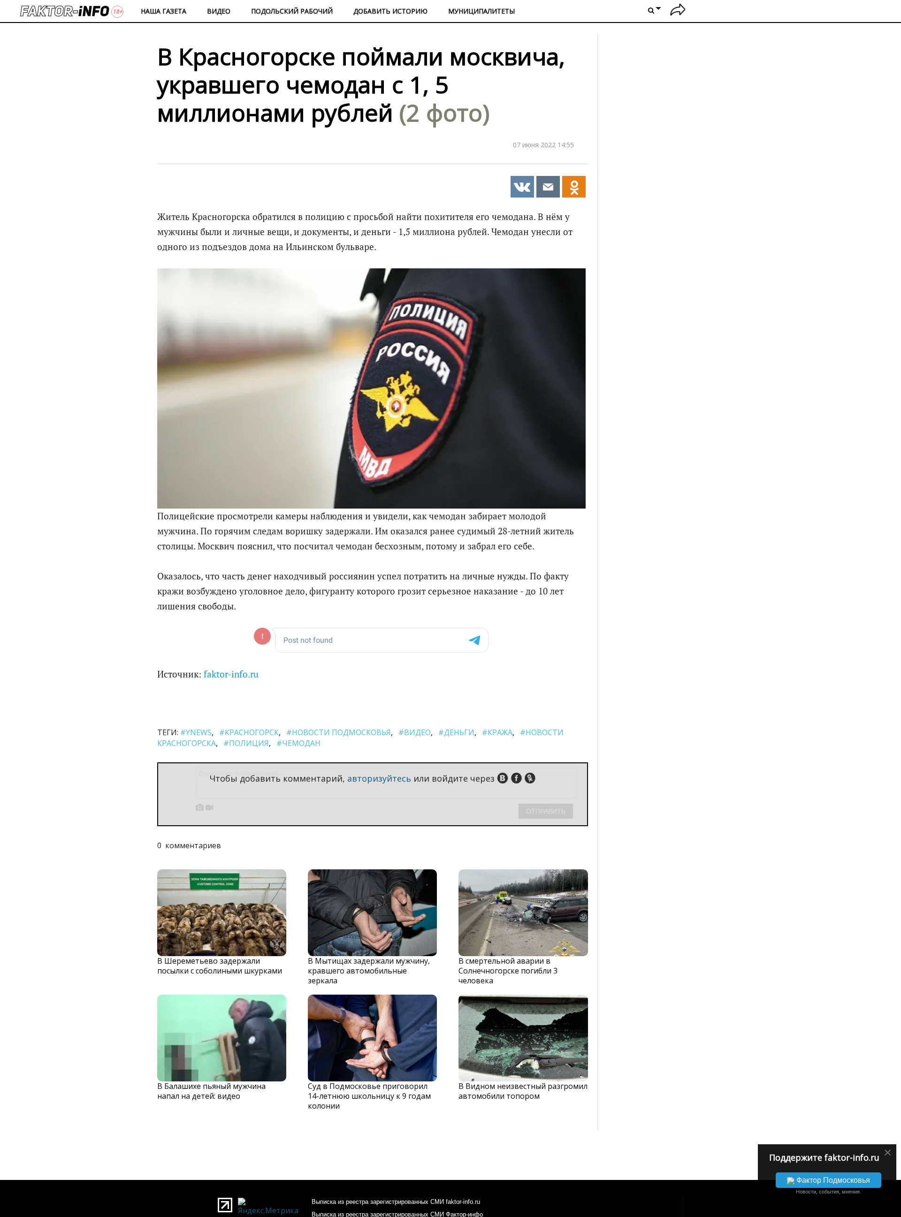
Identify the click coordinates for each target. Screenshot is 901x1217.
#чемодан (298, 743)
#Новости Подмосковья (338, 732)
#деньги (456, 732)
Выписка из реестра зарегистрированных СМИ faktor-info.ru (396, 1201)
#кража (497, 732)
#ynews (196, 732)
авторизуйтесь (379, 778)
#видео (414, 732)
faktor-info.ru (231, 674)
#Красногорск (249, 732)
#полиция (246, 743)
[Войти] (678, 11)
